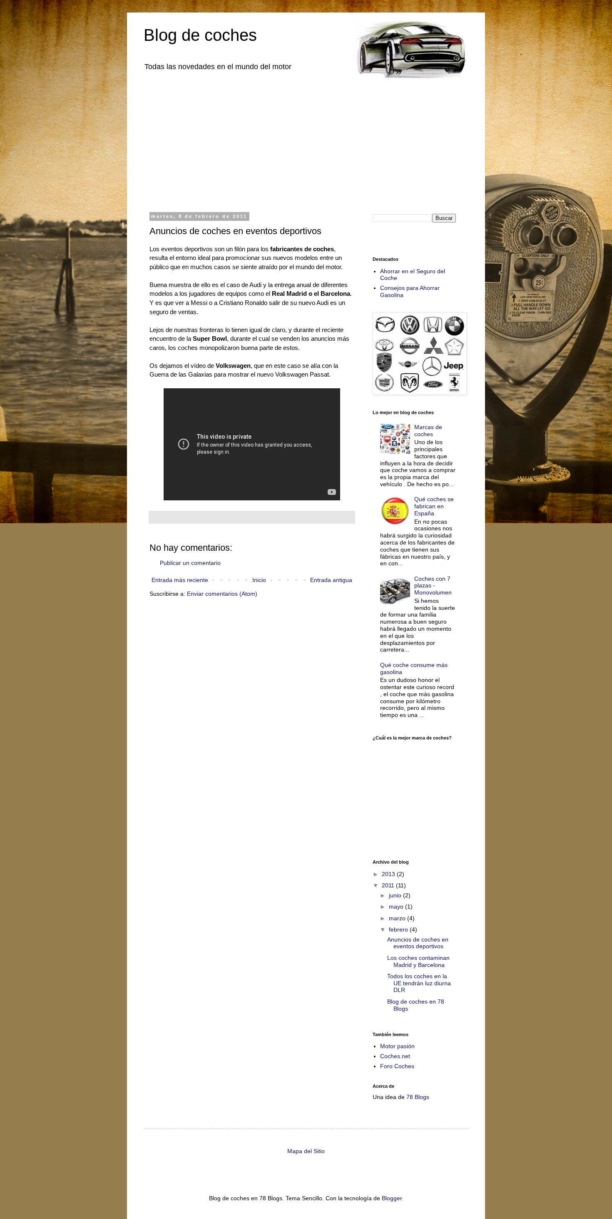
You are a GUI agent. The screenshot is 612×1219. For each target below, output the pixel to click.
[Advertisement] (306, 140)
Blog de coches (200, 35)
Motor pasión (397, 1046)
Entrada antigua (331, 580)
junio (396, 895)
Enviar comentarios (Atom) (222, 593)
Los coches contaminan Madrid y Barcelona (418, 961)
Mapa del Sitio (306, 1151)
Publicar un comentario (190, 563)
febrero (399, 929)
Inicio (259, 580)
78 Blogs (417, 1097)
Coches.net (395, 1056)
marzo (398, 918)
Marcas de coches (428, 430)
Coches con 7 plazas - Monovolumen (433, 585)
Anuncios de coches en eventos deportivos (417, 943)
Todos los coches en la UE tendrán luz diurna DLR (419, 983)
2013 (389, 874)
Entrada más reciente (180, 580)
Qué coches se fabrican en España (434, 506)
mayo (397, 906)
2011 (389, 885)
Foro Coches (397, 1066)
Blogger (392, 1198)
